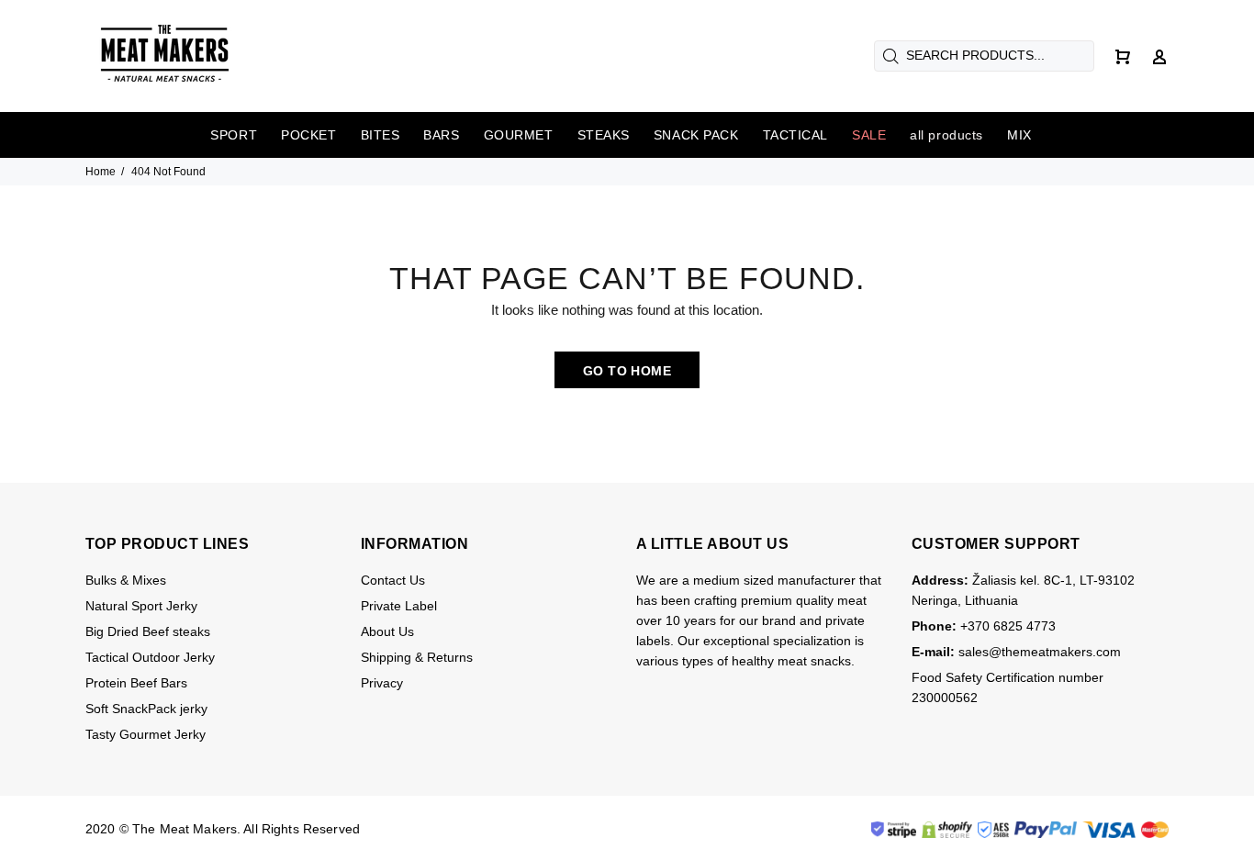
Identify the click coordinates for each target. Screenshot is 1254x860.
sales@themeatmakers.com (1039, 651)
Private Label (399, 605)
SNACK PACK (696, 135)
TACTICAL (795, 135)
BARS (441, 135)
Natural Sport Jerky (141, 605)
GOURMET (519, 135)
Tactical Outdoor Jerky (150, 657)
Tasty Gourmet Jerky (145, 734)
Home (100, 171)
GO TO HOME (627, 370)
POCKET (308, 135)
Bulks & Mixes (125, 580)
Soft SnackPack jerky (146, 708)
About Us (387, 631)
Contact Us (393, 580)
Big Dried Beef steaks (147, 631)
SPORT (233, 135)
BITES (380, 135)
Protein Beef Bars (136, 683)
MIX (1019, 135)
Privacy (382, 683)
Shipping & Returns (417, 657)
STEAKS (603, 135)
